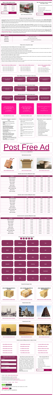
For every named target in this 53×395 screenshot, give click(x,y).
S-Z (31, 238)
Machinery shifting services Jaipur (43, 348)
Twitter (13, 382)
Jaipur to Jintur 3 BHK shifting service (32, 78)
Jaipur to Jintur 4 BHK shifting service (45, 78)
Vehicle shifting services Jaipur (25, 344)
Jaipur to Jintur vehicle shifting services (26, 65)
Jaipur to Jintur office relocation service (7, 97)
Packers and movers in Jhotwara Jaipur (9, 299)
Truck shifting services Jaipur (25, 352)
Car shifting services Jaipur (24, 348)
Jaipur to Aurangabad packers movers (9, 336)
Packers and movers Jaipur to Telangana (8, 318)
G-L (26, 238)
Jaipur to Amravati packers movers (26, 336)
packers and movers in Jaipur (6, 31)
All (21, 238)
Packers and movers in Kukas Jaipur (26, 299)
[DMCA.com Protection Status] (7, 385)
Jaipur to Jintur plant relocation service (32, 97)
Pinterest (16, 382)
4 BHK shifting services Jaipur (7, 352)
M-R (29, 238)
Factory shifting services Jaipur (43, 352)
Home (6, 375)
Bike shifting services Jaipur (24, 346)
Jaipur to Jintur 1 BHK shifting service (7, 78)
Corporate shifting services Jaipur (43, 344)
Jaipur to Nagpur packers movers (44, 170)
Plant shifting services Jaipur (42, 350)
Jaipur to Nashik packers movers (9, 170)
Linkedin (6, 382)
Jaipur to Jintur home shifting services (9, 65)
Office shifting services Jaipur (42, 346)
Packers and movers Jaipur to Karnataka (44, 318)
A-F (23, 238)
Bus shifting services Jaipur (24, 350)
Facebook (9, 382)
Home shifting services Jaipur (7, 344)
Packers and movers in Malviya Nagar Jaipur (44, 299)
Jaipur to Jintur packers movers (13, 375)
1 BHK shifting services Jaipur (7, 346)
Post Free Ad (26, 147)
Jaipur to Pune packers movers (26, 170)
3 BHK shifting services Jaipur (7, 350)
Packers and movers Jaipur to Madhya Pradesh (26, 318)
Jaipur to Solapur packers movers (44, 336)
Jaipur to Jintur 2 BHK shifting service (20, 78)
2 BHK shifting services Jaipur (7, 348)
